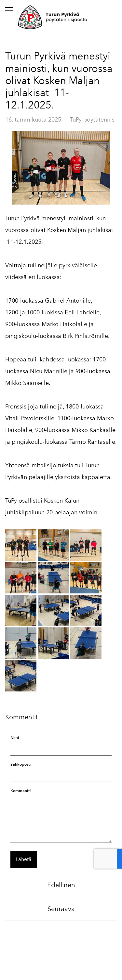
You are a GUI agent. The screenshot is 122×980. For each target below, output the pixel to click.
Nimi (14, 737)
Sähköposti (20, 764)
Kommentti (20, 790)
